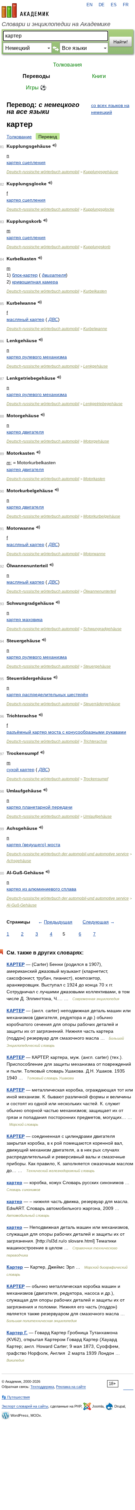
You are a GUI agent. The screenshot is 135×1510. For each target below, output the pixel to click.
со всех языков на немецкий (110, 109)
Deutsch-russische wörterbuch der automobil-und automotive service (68, 854)
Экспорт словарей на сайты (25, 1406)
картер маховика (25, 619)
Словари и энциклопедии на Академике (56, 24)
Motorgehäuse (96, 441)
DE (102, 5)
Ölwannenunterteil (99, 591)
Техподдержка (42, 1387)
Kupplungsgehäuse (100, 172)
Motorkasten (94, 479)
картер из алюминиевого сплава (41, 889)
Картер (15, 1267)
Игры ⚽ (36, 87)
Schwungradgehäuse (102, 629)
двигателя (54, 275)
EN (89, 5)
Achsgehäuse (19, 861)
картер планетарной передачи (39, 807)
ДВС (53, 319)
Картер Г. (17, 1332)
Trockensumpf (95, 779)
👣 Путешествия (16, 1397)
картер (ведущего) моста (33, 844)
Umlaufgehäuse (97, 816)
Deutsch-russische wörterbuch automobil (43, 172)
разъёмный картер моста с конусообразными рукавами (66, 732)
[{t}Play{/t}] (54, 145)
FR (125, 5)
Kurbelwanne (95, 329)
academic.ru (25, 10)
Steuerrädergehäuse (101, 704)
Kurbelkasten (95, 291)
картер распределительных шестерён (47, 694)
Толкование (19, 136)
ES (114, 5)
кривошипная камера (35, 281)
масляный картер (25, 319)
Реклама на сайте (71, 1387)
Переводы (36, 76)
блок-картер (25, 275)
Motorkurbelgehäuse (101, 516)
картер (14, 1182)
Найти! (120, 41)
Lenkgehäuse (95, 366)
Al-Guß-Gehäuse (22, 905)
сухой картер (20, 769)
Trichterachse (95, 741)
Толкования (67, 65)
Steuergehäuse (97, 666)
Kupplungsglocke (98, 209)
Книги (99, 76)
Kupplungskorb (96, 247)
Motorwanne (94, 554)
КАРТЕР (16, 964)
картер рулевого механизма (37, 356)
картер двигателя (25, 432)
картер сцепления (26, 162)
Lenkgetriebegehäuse (103, 404)
